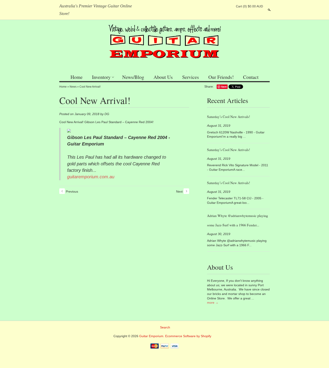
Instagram (229, 6)
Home (76, 77)
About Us (163, 77)
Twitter (221, 6)
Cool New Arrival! (89, 86)
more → (212, 302)
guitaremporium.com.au (90, 176)
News (73, 86)
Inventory (101, 77)
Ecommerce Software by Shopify (188, 336)
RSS (206, 6)
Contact (250, 77)
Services (190, 77)
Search (269, 9)
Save (224, 86)
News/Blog (133, 77)
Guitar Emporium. (152, 336)
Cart (249, 6)
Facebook (214, 6)
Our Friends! (221, 77)
